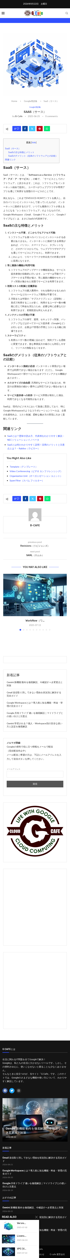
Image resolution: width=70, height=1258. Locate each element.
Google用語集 (30, 101)
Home (14, 101)
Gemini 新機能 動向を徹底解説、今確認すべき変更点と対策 (32, 1207)
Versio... (21, 1223)
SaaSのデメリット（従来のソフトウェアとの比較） (33, 155)
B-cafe (18, 116)
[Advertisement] (35, 907)
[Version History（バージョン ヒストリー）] (8, 1226)
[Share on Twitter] (32, 128)
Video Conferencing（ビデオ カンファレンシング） (36, 471)
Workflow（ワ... (35, 620)
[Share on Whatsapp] (47, 128)
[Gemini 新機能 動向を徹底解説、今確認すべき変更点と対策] (35, 1120)
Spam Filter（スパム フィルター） (27, 480)
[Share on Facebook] (25, 128)
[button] (6, 602)
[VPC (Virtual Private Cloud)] (8, 1251)
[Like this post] (18, 128)
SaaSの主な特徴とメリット (21, 152)
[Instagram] (18, 1090)
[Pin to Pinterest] (40, 128)
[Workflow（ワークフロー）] (35, 595)
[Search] (66, 13)
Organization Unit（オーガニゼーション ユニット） (36, 476)
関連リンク (10, 159)
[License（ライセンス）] (8, 1239)
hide (34, 142)
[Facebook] (5, 1090)
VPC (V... (21, 1248)
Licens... (21, 1236)
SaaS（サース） (13, 148)
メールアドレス (13, 769)
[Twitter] (11, 1090)
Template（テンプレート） (24, 466)
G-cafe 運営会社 (57, 1254)
